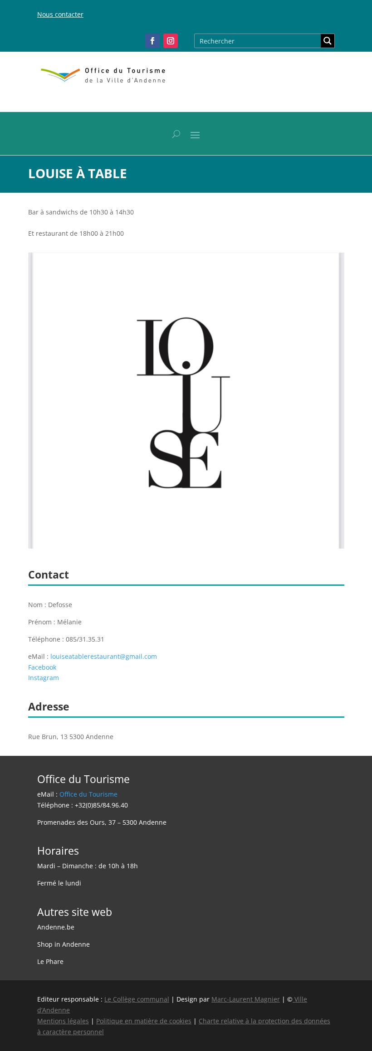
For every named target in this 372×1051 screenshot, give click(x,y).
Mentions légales (63, 1021)
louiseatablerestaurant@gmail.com (103, 656)
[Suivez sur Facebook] (152, 41)
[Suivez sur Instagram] (170, 41)
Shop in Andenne (63, 944)
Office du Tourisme (88, 794)
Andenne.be (55, 927)
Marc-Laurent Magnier (245, 999)
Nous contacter (60, 14)
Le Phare (50, 961)
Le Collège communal (136, 999)
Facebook (42, 667)
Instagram (43, 677)
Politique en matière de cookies (143, 1021)
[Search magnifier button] (327, 41)
